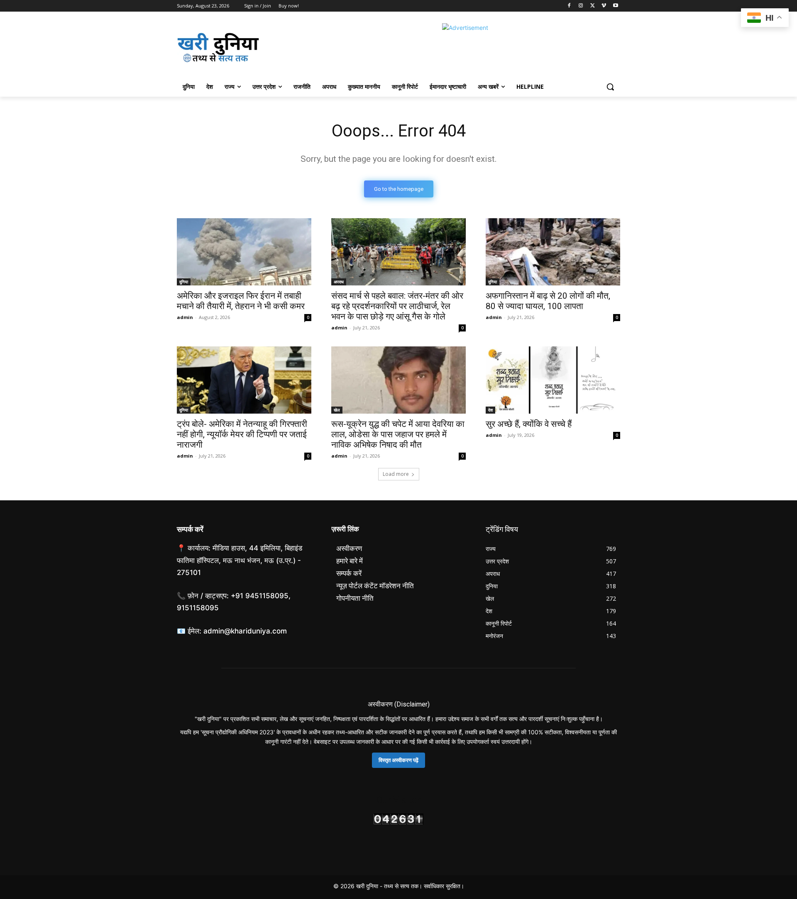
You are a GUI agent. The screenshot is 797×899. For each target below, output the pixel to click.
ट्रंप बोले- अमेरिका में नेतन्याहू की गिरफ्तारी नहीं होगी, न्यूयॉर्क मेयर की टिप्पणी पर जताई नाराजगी (242, 434)
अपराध (339, 282)
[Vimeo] (604, 6)
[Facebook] (569, 6)
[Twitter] (592, 6)
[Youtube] (615, 6)
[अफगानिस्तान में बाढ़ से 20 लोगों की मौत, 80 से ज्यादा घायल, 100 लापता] (553, 251)
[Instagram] (581, 6)
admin (185, 317)
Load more (396, 474)
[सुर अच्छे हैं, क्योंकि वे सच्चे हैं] (553, 380)
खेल (337, 410)
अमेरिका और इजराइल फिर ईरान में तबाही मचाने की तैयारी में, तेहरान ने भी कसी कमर (241, 301)
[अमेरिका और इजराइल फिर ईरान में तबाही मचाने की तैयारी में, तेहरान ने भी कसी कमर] (244, 251)
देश (490, 410)
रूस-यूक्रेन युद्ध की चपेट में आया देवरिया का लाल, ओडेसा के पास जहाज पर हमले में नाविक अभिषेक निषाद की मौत (398, 434)
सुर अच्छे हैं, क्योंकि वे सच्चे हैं (529, 424)
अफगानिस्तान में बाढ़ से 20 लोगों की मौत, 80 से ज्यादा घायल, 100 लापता (548, 301)
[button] (610, 87)
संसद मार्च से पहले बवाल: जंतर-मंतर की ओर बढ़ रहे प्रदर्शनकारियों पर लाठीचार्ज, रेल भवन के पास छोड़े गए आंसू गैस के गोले (397, 306)
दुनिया (183, 282)
